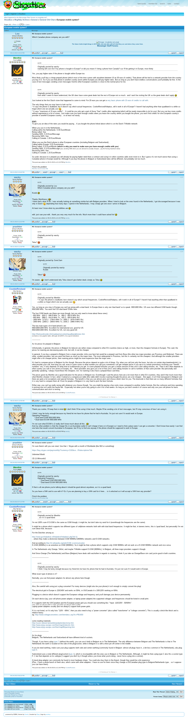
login (7, 14)
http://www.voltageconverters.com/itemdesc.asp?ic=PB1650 (59, 615)
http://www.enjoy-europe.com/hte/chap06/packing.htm (53, 627)
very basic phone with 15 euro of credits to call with (127, 100)
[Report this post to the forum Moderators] (180, 53)
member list (153, 4)
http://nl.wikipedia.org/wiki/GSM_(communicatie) (65, 543)
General (34, 20)
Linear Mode (20, 692)
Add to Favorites (17, 696)
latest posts (141, 4)
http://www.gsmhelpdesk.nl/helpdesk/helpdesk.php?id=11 (54, 537)
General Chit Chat (47, 20)
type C (56, 642)
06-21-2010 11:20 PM (17, 221)
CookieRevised (70, 392)
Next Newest (177, 684)
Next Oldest (10, 684)
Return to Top (94, 684)
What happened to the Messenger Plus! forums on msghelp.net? (25, 17)
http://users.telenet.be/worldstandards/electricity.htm (53, 623)
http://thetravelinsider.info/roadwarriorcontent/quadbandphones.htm (58, 334)
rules (169, 4)
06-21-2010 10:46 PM (17, 172)
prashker (17, 227)
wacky (17, 177)
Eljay (38, 714)
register (14, 14)
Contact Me (44, 168)
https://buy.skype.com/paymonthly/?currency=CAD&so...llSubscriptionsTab (62, 450)
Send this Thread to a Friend (13, 695)
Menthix (68, 162)
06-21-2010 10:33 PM (17, 53)
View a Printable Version (12, 693)
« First (14, 24)
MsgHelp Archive (21, 20)
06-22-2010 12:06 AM (17, 401)
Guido (26, 714)
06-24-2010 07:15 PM (17, 502)
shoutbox (21, 14)
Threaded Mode (9, 692)
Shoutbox (22, 4)
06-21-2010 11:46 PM (17, 284)
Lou (17, 34)
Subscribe (7, 696)
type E (34, 650)
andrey (48, 714)
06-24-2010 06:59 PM (17, 462)
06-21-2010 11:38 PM (17, 246)
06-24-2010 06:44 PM (17, 437)
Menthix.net (35, 168)
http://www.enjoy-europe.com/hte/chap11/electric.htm (53, 625)
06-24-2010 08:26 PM (17, 675)
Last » (28, 24)
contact (176, 4)
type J (71, 654)
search (162, 4)
